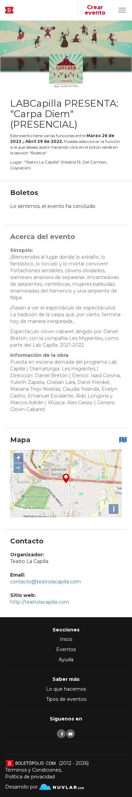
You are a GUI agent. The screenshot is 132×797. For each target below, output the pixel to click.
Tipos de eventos (66, 699)
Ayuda (66, 659)
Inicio (66, 639)
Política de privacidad (30, 777)
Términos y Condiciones (33, 770)
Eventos (66, 649)
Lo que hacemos (66, 689)
